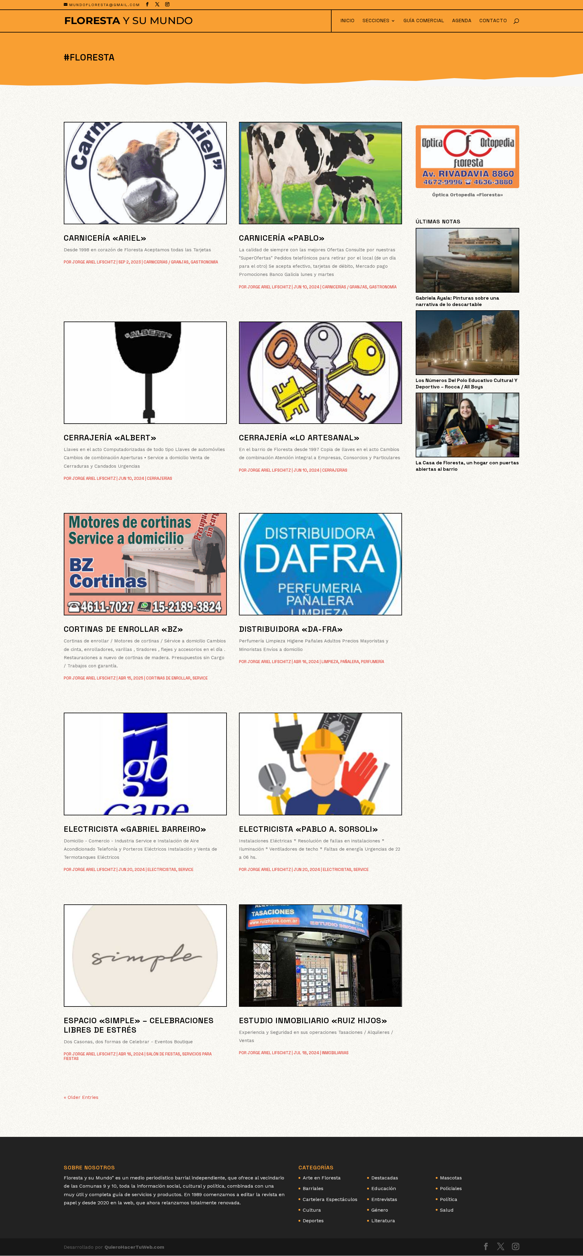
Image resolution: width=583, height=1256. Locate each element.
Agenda (462, 21)
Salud (447, 1210)
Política (448, 1199)
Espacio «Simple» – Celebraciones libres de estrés (139, 1025)
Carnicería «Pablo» (282, 238)
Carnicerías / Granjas (166, 262)
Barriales (313, 1188)
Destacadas (384, 1178)
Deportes (313, 1220)
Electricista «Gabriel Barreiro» (135, 829)
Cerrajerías (159, 478)
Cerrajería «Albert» (110, 437)
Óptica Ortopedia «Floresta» (467, 195)
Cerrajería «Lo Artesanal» (299, 437)
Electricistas (162, 869)
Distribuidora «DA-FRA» (291, 629)
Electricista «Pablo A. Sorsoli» (308, 829)
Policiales (451, 1188)
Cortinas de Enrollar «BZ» (123, 629)
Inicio (348, 21)
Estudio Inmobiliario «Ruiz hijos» (313, 1020)
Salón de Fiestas (163, 1054)
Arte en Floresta (322, 1178)
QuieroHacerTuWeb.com (134, 1247)
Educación (383, 1188)
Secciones (376, 21)
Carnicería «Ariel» (105, 238)
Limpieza (330, 661)
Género (379, 1210)
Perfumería (372, 661)
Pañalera (349, 661)
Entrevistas (384, 1199)
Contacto (493, 21)
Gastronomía (204, 262)
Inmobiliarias (335, 1052)
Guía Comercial (424, 21)
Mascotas (451, 1178)
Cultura (312, 1210)
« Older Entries (81, 1097)
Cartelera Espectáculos (330, 1199)
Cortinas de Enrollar (168, 678)
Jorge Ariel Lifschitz (94, 262)
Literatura (383, 1220)
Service (200, 678)
